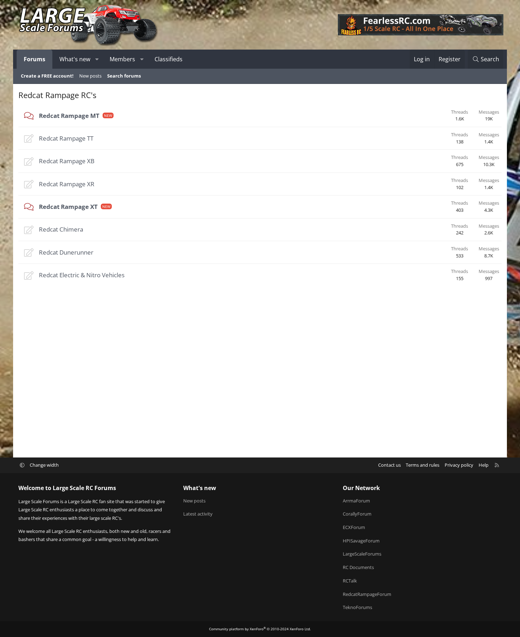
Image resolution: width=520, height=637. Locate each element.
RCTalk (350, 581)
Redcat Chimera (61, 229)
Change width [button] (44, 465)
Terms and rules (422, 465)
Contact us (389, 465)
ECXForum (354, 527)
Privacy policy (459, 465)
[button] (97, 59)
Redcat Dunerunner (66, 252)
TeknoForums (357, 607)
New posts (90, 76)
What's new (74, 59)
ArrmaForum (356, 500)
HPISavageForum (361, 541)
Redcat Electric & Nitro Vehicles (82, 275)
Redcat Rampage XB (66, 161)
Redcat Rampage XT (68, 207)
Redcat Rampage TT (66, 138)
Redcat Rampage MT (69, 116)
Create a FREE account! (47, 76)
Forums (34, 59)
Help (484, 465)
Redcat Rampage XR (66, 184)
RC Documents (358, 567)
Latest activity (198, 514)
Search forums (124, 76)
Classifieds (169, 59)
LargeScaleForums (362, 554)
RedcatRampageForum (367, 594)
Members (122, 59)
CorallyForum (357, 514)
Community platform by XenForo (260, 628)
